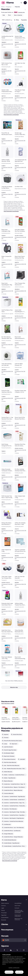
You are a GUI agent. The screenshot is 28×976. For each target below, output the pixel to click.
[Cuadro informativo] (11, 20)
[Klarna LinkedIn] (11, 950)
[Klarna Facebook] (4, 950)
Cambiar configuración (14, 967)
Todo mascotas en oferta (7, 703)
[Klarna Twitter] (17, 950)
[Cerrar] (25, 954)
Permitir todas (19, 972)
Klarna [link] (2, 6)
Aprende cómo (21, 12)
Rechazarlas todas (9, 972)
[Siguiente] (24, 713)
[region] (14, 964)
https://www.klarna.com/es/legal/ (11, 114)
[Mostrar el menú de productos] (25, 9)
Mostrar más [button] (14, 687)
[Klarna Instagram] (24, 950)
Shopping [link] (8, 6)
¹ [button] (7, 44)
